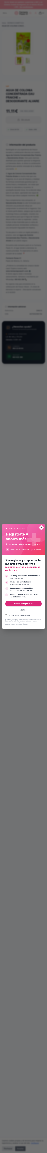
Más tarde (23, 610)
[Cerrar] (41, 527)
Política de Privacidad (22, 625)
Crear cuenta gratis (22, 604)
